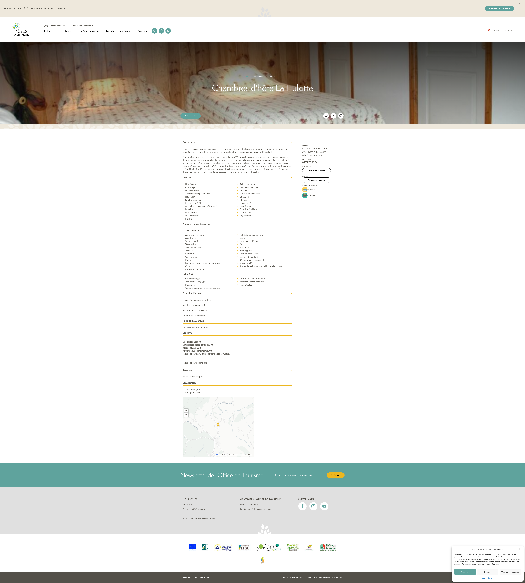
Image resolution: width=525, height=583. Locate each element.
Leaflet (220, 455)
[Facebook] (302, 506)
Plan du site (204, 577)
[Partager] (333, 116)
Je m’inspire (125, 31)
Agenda (109, 31)
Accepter (465, 572)
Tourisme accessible (83, 26)
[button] (519, 549)
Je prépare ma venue (89, 31)
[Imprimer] (341, 116)
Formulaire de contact (249, 504)
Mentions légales (486, 578)
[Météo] (168, 31)
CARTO (249, 455)
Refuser (487, 572)
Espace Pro (187, 514)
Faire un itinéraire (190, 396)
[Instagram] (313, 506)
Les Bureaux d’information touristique (256, 509)
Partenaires (187, 504)
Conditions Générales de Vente (196, 509)
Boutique (143, 31)
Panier (508, 31)
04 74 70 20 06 (309, 162)
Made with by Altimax (332, 577)
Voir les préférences (510, 572)
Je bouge (67, 31)
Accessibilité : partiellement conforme (199, 518)
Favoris (497, 31)
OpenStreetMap (230, 455)
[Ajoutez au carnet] (326, 116)
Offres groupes (57, 26)
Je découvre (50, 31)
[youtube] (324, 506)
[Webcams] (161, 31)
